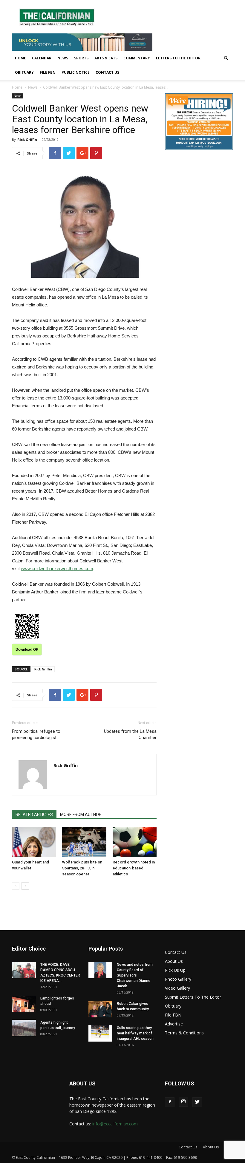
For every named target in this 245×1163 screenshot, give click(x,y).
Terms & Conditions (184, 1033)
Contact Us (107, 72)
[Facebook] (169, 1102)
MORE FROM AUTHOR (81, 814)
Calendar (41, 58)
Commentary (136, 58)
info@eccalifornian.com (115, 1124)
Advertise (174, 1024)
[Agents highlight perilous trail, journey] (24, 1028)
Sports (81, 58)
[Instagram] (183, 1102)
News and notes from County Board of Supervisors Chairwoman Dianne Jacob (135, 975)
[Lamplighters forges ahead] (24, 1004)
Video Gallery (177, 988)
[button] (226, 58)
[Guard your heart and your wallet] (34, 842)
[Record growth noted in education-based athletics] (135, 842)
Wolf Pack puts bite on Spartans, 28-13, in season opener (82, 868)
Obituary (24, 72)
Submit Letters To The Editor (193, 997)
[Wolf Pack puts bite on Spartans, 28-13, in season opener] (84, 842)
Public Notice (76, 72)
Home (20, 58)
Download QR (27, 649)
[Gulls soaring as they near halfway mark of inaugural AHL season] (100, 1033)
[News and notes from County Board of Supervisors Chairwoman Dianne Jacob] (100, 970)
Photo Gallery (178, 979)
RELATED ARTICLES (34, 814)
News (62, 58)
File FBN (48, 72)
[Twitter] (197, 1102)
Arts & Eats (105, 58)
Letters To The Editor (178, 58)
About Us (174, 961)
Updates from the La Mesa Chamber (130, 734)
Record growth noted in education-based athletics (134, 868)
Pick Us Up (175, 970)
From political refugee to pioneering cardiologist (36, 734)
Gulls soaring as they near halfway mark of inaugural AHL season (135, 1033)
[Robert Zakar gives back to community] (100, 1009)
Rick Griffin (27, 139)
